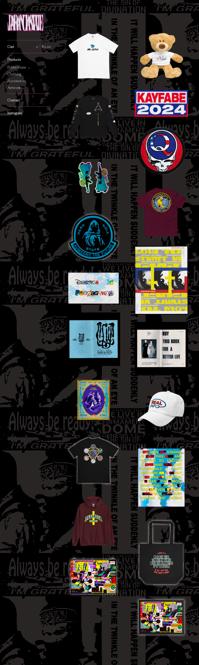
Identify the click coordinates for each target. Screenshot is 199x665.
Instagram (14, 113)
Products (14, 59)
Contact (13, 100)
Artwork (14, 87)
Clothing (14, 74)
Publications (16, 67)
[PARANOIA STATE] (25, 23)
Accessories (16, 80)
